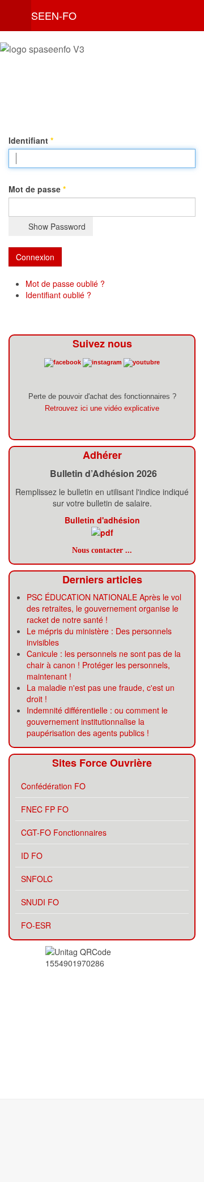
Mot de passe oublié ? (65, 283)
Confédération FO (53, 786)
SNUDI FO (40, 902)
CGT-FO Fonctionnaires (64, 832)
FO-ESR (36, 925)
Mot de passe (37, 189)
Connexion (35, 257)
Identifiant (30, 140)
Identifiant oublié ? (58, 294)
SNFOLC (37, 878)
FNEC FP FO (45, 809)
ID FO (31, 855)
